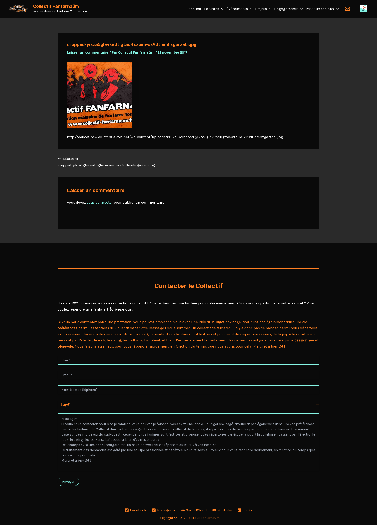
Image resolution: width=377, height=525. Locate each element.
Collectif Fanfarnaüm (56, 6)
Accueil (194, 9)
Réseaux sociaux (320, 9)
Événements (237, 9)
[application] (221, 8)
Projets (261, 9)
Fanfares (211, 9)
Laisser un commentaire (87, 52)
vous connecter (100, 202)
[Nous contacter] (347, 8)
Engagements (286, 9)
